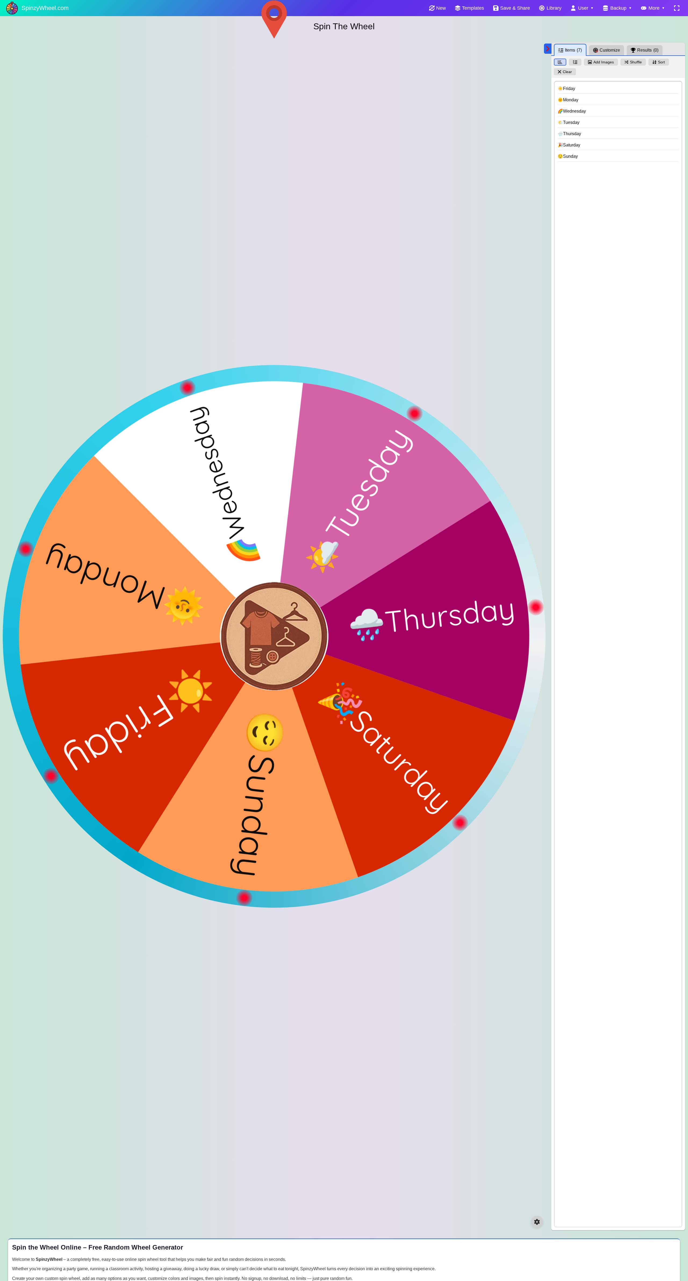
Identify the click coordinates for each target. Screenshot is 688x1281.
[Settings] (537, 1222)
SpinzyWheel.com (45, 8)
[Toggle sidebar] (547, 49)
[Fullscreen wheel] (677, 8)
